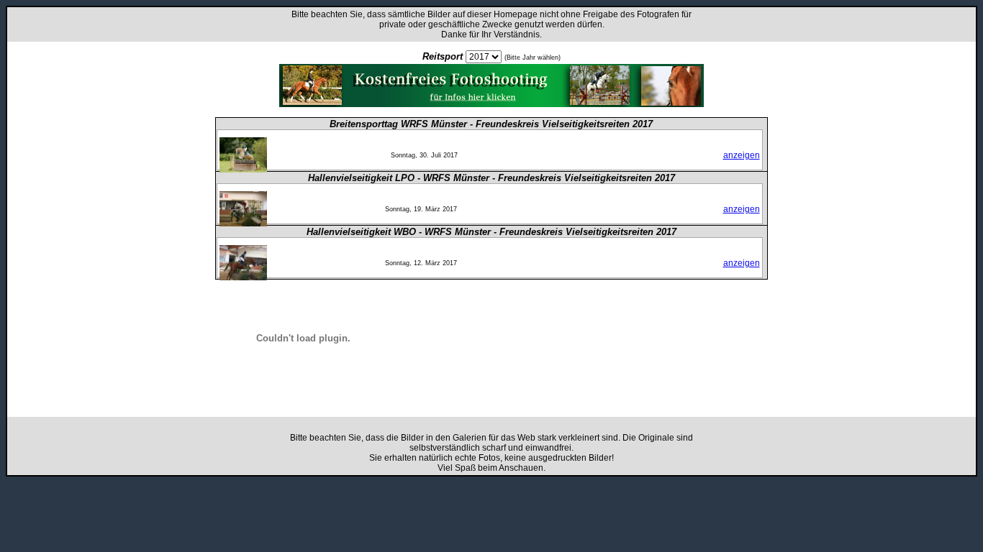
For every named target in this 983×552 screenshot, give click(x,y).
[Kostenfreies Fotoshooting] (491, 103)
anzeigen (741, 155)
